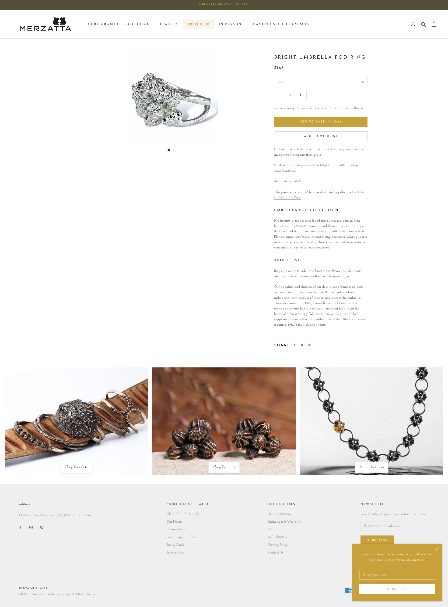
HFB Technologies (83, 594)
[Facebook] (294, 345)
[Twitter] (302, 345)
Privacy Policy (277, 545)
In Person (230, 24)
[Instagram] (31, 527)
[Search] (423, 24)
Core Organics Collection (119, 24)
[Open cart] (434, 24)
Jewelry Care (175, 552)
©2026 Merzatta (33, 588)
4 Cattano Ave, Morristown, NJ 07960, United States (55, 515)
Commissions (176, 529)
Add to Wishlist (321, 136)
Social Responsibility (181, 537)
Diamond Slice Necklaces (281, 24)
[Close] (436, 549)
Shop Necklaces (372, 467)
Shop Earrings (224, 467)
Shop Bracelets (76, 467)
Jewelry (169, 24)
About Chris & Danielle (183, 514)
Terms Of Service (280, 514)
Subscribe (397, 589)
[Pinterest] (309, 345)
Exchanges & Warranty (284, 522)
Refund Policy (277, 537)
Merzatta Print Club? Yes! (224, 5)
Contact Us (275, 552)
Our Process (174, 522)
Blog (271, 529)
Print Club (198, 26)
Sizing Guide (175, 545)
